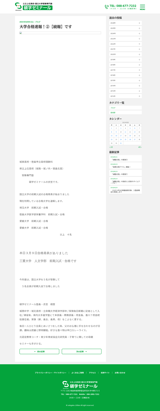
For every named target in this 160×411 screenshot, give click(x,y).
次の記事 (81, 351)
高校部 (112, 112)
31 (121, 143)
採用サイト (105, 373)
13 (135, 132)
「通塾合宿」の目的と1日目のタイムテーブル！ (125, 181)
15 (111, 136)
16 (116, 136)
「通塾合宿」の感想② (119, 158)
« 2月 (111, 147)
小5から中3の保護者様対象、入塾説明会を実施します (125, 190)
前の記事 (39, 351)
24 (121, 139)
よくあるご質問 (78, 373)
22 (111, 139)
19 (130, 136)
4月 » (140, 147)
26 (130, 139)
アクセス (92, 373)
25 (125, 139)
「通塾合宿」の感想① (119, 172)
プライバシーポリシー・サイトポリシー (50, 373)
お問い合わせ (120, 373)
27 (135, 139)
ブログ (112, 108)
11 (125, 132)
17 (121, 136)
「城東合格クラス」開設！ (120, 165)
